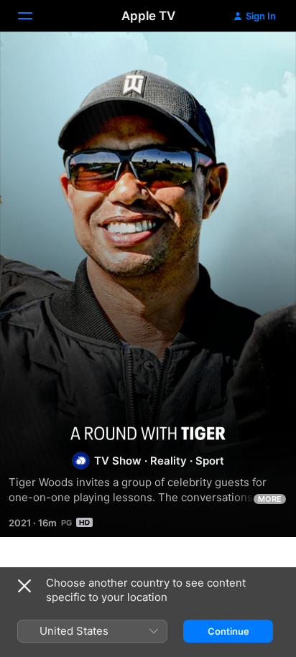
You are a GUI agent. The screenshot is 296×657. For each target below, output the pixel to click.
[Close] (24, 585)
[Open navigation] (34, 16)
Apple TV (148, 16)
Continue (228, 631)
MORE (270, 499)
